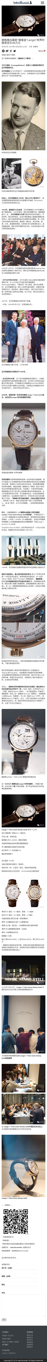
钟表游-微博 (6, 1339)
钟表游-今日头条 (7, 1335)
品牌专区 (30, 1340)
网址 (3, 1284)
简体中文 (12, 1353)
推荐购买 (30, 1347)
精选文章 (30, 1335)
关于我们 (5, 1345)
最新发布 (30, 1337)
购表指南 (30, 1342)
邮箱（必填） (6, 1276)
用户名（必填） (7, 1268)
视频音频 (30, 1345)
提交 (4, 1320)
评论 (3, 1293)
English (5, 1353)
